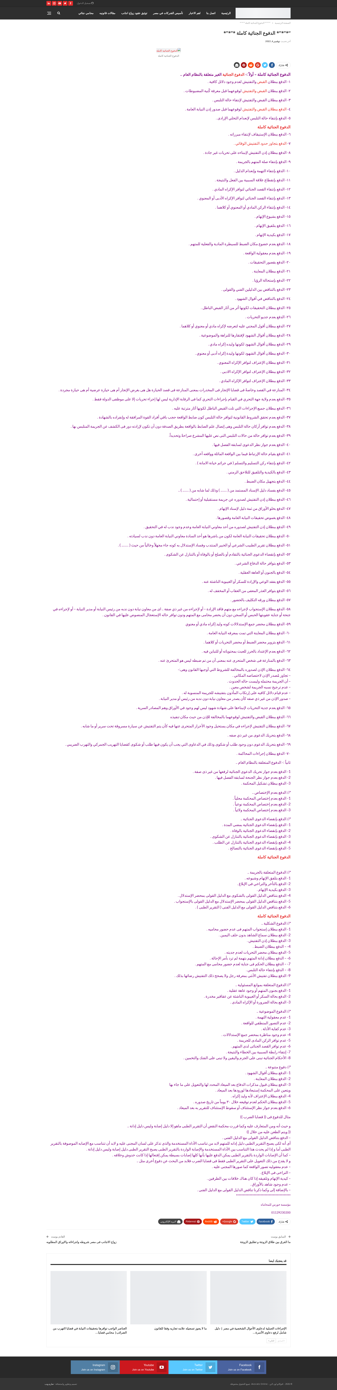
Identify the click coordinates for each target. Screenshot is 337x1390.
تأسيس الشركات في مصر (168, 13)
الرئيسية (226, 13)
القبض (262, 81)
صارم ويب (49, 1383)
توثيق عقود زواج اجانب (134, 13)
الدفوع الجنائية (233, 74)
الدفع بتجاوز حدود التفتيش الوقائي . (260, 143)
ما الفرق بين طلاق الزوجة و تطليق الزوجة (265, 1242)
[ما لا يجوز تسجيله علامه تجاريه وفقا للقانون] (168, 1297)
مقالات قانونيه (107, 13)
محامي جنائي (86, 13)
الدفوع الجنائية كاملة (274, 126)
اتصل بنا (211, 13)
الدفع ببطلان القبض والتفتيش (264, 109)
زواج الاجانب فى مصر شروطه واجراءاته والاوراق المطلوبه (81, 1242)
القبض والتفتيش (254, 91)
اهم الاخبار (194, 13)
